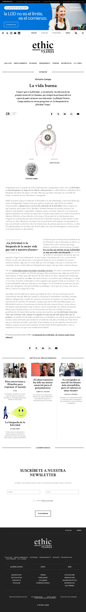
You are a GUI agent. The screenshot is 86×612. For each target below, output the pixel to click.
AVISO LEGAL (51, 597)
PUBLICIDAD (43, 577)
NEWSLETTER (69, 577)
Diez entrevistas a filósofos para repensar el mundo (15, 384)
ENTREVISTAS (66, 63)
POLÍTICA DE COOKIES (69, 597)
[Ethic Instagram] (11, 33)
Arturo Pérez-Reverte (52, 1)
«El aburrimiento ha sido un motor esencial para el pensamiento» (43, 384)
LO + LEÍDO (78, 63)
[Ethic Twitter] (7, 33)
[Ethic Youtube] (15, 33)
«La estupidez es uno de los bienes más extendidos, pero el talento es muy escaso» (71, 385)
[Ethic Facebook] (3, 33)
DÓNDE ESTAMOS (42, 583)
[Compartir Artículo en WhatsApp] (71, 114)
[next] (83, 1)
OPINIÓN (55, 63)
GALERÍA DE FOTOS (69, 580)
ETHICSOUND (56, 33)
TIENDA (67, 33)
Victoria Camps (32, 178)
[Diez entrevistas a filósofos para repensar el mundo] (15, 370)
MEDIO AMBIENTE (20, 63)
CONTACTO (16, 580)
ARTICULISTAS (16, 577)
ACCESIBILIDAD (37, 597)
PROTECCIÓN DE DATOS (18, 597)
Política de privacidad (47, 500)
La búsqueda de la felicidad (15, 424)
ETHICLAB (44, 33)
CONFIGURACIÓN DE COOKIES (45, 598)
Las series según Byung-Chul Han (28, 1)
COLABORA (43, 580)
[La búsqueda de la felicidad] (15, 412)
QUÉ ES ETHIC (16, 575)
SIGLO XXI (8, 63)
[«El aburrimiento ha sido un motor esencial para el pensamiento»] (43, 369)
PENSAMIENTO (44, 63)
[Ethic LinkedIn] (19, 33)
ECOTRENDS (11, 559)
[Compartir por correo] (78, 114)
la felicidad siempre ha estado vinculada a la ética (32, 271)
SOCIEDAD (33, 63)
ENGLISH (34, 33)
